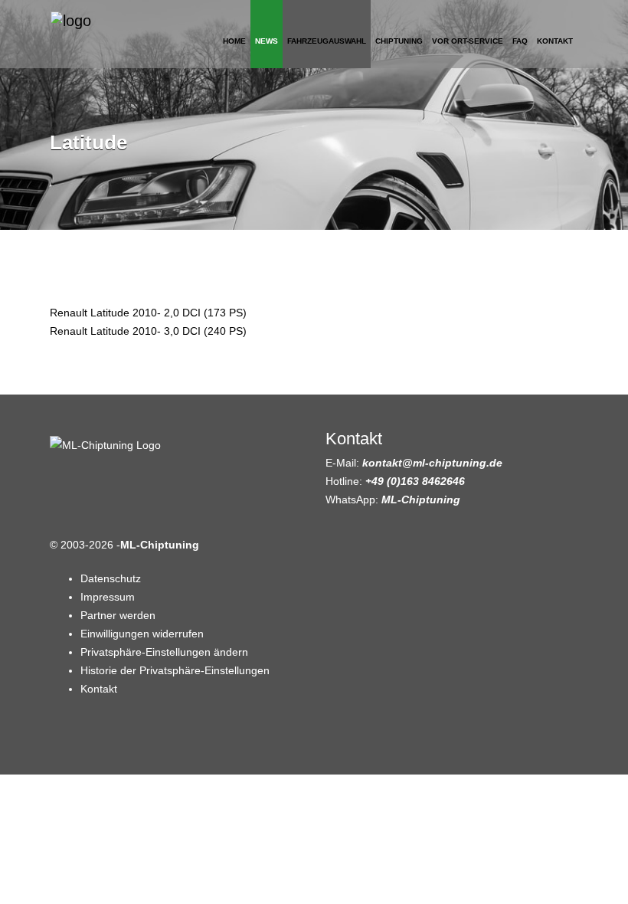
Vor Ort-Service (467, 41)
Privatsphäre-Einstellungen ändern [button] (164, 652)
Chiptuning (399, 41)
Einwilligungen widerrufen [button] (142, 633)
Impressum (107, 597)
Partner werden (117, 615)
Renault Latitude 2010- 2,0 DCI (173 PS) (148, 312)
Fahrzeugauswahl (326, 41)
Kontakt (555, 41)
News (266, 41)
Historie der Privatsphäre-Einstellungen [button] (175, 670)
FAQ (520, 41)
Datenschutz (110, 578)
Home (234, 41)
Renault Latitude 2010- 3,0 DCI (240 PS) (148, 331)
